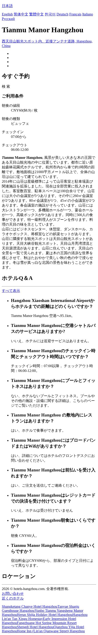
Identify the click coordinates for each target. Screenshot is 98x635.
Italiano (87, 14)
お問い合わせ (13, 593)
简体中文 (21, 14)
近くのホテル (13, 598)
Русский (8, 19)
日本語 (7, 6)
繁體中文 (36, 14)
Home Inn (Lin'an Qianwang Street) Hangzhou (51, 631)
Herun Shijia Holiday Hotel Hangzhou (44, 615)
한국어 (50, 14)
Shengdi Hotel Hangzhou (35, 627)
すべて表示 (11, 291)
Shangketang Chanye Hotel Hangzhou (29, 606)
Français (75, 14)
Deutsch (62, 14)
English (7, 14)
